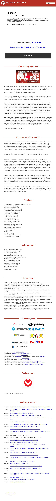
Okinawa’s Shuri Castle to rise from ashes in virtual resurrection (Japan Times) (26, 466)
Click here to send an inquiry (11, 493)
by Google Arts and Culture (28, 47)
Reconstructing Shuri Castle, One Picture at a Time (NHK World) (23, 470)
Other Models (28, 55)
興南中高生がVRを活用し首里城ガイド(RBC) (18, 477)
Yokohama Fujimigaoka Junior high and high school (33, 362)
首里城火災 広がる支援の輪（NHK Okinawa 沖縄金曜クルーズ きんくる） (25, 429)
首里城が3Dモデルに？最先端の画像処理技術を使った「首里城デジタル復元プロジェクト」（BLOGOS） (30, 407)
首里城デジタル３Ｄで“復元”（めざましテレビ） (19, 463)
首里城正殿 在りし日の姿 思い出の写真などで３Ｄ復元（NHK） (22, 461)
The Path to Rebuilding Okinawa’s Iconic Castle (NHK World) (22, 479)
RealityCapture (42, 356)
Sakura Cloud (14, 353)
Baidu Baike (25, 364)
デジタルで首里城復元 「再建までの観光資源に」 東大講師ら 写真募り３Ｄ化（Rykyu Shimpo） (29, 424)
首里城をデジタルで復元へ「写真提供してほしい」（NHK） (21, 413)
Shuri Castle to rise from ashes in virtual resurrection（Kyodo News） (24, 455)
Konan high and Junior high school (34, 361)
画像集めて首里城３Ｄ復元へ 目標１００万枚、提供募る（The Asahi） (24, 440)
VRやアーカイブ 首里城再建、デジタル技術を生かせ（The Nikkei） (23, 442)
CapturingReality (19, 356)
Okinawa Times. (25, 358)
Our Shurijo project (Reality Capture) (17, 482)
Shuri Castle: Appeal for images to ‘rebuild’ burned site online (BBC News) (25, 468)
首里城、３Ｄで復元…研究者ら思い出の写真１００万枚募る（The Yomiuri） (25, 426)
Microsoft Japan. (28, 359)
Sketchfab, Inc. (24, 355)
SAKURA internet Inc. (20, 352)
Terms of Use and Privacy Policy (11, 492)
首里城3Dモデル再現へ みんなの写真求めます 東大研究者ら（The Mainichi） (26, 415)
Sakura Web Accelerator (25, 353)
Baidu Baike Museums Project (36, 364)
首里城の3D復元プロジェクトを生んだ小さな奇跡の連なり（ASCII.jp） (24, 452)
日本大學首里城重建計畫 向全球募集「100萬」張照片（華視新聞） (23, 422)
